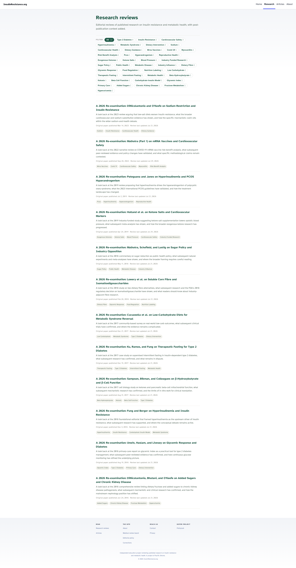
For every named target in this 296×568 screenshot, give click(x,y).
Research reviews (102, 528)
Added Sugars (124, 85)
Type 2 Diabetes (125, 40)
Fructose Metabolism (175, 85)
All (109, 40)
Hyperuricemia (105, 91)
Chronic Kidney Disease (148, 85)
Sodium (175, 45)
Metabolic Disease (144, 65)
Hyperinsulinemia (107, 45)
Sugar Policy (104, 65)
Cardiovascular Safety (172, 40)
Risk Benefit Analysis (108, 55)
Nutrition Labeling (153, 70)
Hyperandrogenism (144, 55)
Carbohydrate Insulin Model (148, 80)
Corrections (127, 543)
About (290, 4)
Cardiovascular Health (109, 50)
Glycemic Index (175, 80)
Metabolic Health (156, 75)
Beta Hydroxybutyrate (180, 75)
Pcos (127, 55)
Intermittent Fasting (133, 75)
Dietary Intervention (156, 45)
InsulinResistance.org (15, 4)
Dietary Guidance (133, 50)
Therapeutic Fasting (108, 75)
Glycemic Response (108, 70)
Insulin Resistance (147, 40)
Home (259, 4)
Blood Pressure (149, 60)
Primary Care (105, 85)
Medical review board (131, 533)
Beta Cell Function (120, 80)
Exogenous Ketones (108, 60)
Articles (280, 4)
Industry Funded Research (174, 60)
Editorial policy (128, 538)
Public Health (123, 65)
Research (269, 4)
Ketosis (102, 80)
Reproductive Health (169, 55)
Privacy (152, 533)
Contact (153, 528)
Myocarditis (188, 50)
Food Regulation (131, 70)
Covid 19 (172, 50)
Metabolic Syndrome (130, 45)
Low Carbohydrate (176, 70)
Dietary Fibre (188, 65)
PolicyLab (180, 528)
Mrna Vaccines (154, 50)
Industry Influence (167, 65)
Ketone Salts (129, 60)
